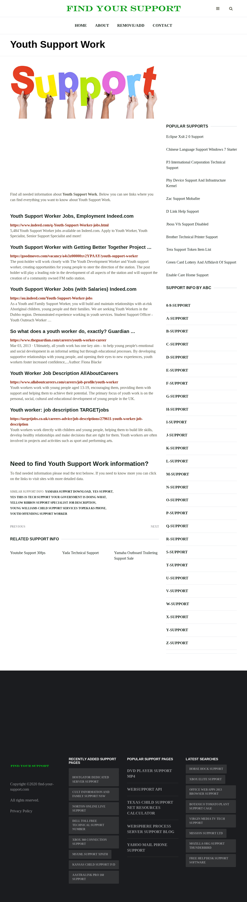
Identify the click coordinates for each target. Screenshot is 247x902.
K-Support (177, 448)
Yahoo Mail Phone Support (147, 847)
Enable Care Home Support (187, 275)
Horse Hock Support (206, 769)
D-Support (177, 357)
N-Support (177, 487)
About (102, 25)
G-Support (177, 396)
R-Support (177, 539)
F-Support (177, 383)
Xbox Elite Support (205, 779)
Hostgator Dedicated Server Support (90, 779)
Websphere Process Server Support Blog (150, 829)
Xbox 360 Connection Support (89, 842)
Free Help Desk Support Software (208, 860)
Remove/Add (130, 25)
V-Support (177, 591)
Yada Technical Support (80, 553)
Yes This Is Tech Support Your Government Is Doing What (58, 497)
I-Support (176, 422)
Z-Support (177, 643)
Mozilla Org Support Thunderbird (207, 845)
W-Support (177, 604)
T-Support (177, 565)
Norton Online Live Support (88, 808)
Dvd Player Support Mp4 (149, 773)
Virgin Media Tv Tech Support (207, 821)
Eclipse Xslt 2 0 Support (184, 137)
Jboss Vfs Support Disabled (187, 224)
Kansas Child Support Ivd (93, 864)
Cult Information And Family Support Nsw (91, 794)
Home (81, 25)
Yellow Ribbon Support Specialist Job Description (53, 502)
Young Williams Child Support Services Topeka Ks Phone (58, 508)
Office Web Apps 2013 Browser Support (205, 791)
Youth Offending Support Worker (38, 513)
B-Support (177, 331)
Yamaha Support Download (68, 491)
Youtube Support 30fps (27, 553)
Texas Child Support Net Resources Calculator (150, 807)
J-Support (176, 435)
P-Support (177, 513)
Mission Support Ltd (206, 833)
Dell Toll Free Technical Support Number (88, 825)
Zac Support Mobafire (183, 199)
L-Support (177, 461)
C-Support (177, 344)
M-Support (177, 474)
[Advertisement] (84, 158)
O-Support (177, 500)
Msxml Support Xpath (90, 854)
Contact (162, 25)
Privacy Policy (21, 811)
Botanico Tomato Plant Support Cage (209, 806)
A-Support (177, 318)
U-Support (177, 578)
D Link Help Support (182, 211)
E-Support (177, 370)
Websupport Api (144, 789)
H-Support (177, 409)
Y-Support (177, 630)
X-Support (177, 617)
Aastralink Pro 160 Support (88, 877)
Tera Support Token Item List (188, 249)
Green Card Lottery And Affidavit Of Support (201, 262)
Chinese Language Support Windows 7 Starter (201, 149)
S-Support (177, 552)
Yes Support (103, 491)
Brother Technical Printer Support (192, 237)
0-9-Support (178, 305)
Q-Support (177, 526)
